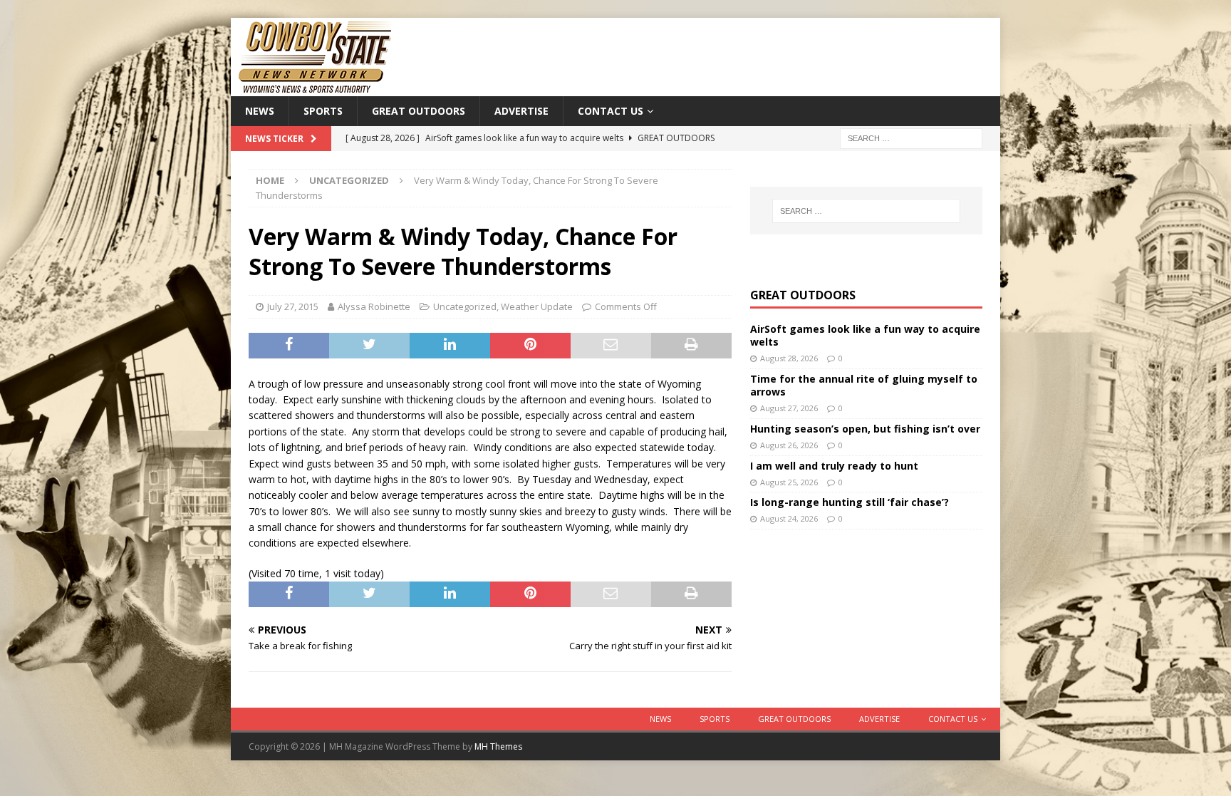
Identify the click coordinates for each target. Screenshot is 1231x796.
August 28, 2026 (789, 358)
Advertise (521, 111)
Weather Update (537, 306)
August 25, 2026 (789, 482)
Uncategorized (465, 306)
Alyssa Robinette (374, 306)
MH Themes (498, 746)
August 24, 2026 (789, 518)
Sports (323, 111)
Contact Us (610, 111)
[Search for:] (911, 138)
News (259, 111)
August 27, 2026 (789, 408)
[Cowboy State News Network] (316, 88)
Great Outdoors (418, 111)
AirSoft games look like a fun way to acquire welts (865, 335)
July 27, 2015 (292, 306)
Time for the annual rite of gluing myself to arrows (863, 385)
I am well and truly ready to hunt (834, 465)
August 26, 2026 (789, 445)
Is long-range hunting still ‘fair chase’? (849, 502)
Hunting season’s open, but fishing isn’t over (865, 428)
